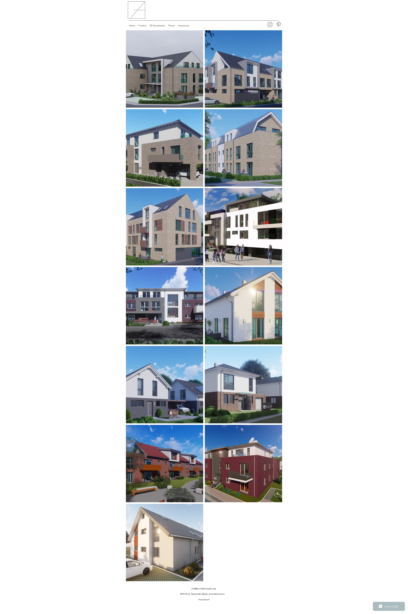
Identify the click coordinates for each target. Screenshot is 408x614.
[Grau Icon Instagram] (269, 24)
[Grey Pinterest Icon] (278, 24)
